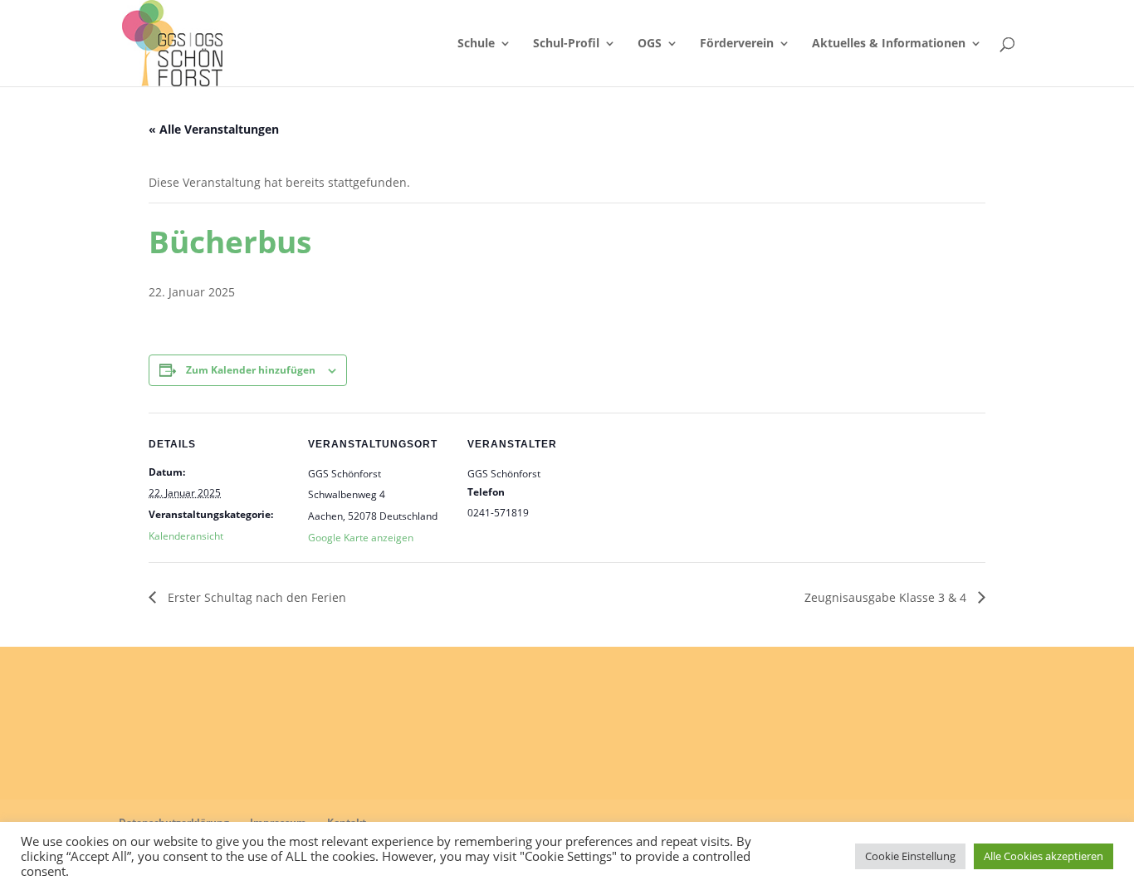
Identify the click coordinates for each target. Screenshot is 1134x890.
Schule (476, 44)
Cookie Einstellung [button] (910, 855)
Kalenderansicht (186, 536)
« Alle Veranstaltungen (214, 129)
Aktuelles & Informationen (888, 44)
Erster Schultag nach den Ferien (255, 597)
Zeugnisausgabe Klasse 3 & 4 (887, 597)
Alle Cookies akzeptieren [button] (1043, 855)
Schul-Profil (566, 44)
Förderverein (737, 44)
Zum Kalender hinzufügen (250, 370)
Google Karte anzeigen (360, 538)
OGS (650, 44)
